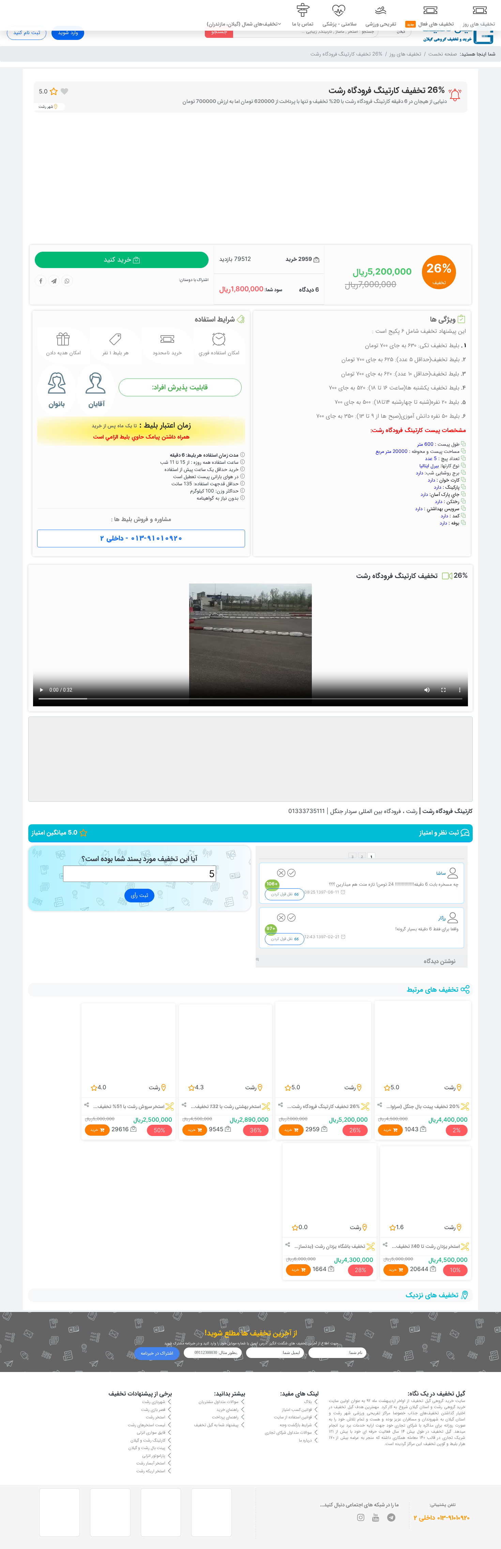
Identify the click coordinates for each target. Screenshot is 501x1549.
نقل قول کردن (282, 894)
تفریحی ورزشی (380, 24)
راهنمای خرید (227, 1409)
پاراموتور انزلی (153, 1455)
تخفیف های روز (479, 24)
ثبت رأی (139, 895)
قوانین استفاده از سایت (293, 1416)
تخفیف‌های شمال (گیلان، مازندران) (242, 24)
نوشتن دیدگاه (439, 961)
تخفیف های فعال (430, 24)
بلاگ (308, 1401)
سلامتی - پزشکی (339, 24)
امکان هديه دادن (63, 353)
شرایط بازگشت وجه (296, 1424)
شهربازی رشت (153, 1401)
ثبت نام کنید (26, 33)
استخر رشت (155, 1416)
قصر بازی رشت (153, 1409)
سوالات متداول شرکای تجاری (288, 1432)
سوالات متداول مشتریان (219, 1401)
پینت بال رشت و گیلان (146, 1447)
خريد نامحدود (167, 353)
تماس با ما (303, 24)
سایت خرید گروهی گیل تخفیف (438, 1401)
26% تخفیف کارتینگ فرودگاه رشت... (323, 1106)
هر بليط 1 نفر (115, 353)
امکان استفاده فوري (219, 353)
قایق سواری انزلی (151, 1432)
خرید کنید (117, 259)
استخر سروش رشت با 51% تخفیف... (128, 1106)
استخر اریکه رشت (150, 1470)
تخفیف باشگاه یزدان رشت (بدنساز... (329, 1246)
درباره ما (305, 1439)
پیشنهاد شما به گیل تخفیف (216, 1424)
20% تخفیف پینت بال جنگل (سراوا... (423, 1106)
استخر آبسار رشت (150, 1462)
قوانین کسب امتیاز (297, 1409)
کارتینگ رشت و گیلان (148, 1439)
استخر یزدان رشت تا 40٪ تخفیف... (426, 1246)
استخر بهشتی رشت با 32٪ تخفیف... (226, 1106)
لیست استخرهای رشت (146, 1424)
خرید (387, 1130)
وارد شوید (68, 33)
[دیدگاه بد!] (281, 874)
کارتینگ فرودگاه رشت (447, 811)
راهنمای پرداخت (225, 1416)
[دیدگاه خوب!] (291, 874)
